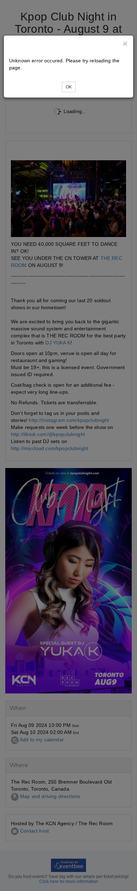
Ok (69, 87)
